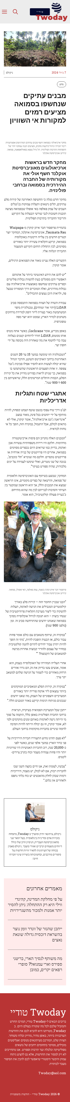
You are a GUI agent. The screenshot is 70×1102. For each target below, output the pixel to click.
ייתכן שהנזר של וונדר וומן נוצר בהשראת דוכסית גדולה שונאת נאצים (37, 934)
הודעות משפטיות (19, 1094)
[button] (15, 11)
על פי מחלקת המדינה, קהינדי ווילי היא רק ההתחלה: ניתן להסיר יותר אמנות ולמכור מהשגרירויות (35, 904)
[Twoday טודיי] (48, 11)
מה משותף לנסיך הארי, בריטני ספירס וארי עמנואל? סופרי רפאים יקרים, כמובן (37, 963)
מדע (62, 84)
